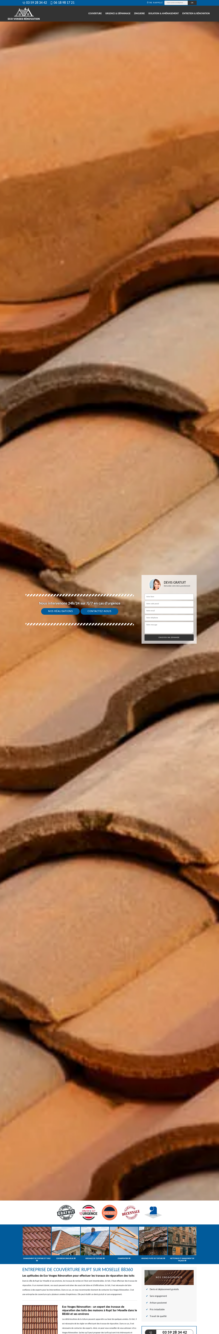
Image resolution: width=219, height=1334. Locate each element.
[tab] (109, 667)
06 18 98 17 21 (64, 3)
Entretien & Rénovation (196, 13)
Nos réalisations (60, 611)
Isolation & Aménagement (163, 13)
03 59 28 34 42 (36, 3)
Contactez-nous (99, 611)
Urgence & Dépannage (118, 13)
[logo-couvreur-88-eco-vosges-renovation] (23, 14)
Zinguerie (139, 13)
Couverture (95, 13)
